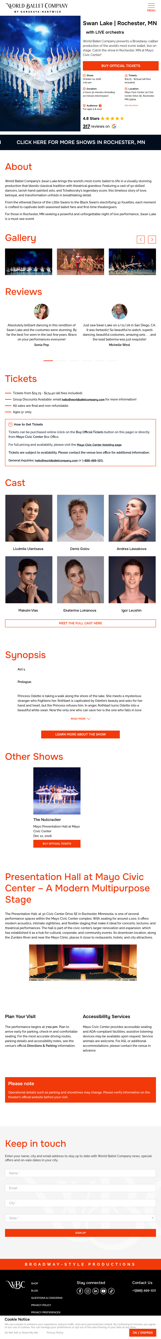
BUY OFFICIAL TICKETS (120, 66)
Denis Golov (79, 549)
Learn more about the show (80, 734)
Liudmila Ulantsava (28, 549)
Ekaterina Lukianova (79, 610)
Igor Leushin (132, 610)
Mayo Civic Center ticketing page (99, 445)
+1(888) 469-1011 (144, 1291)
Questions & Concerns (46, 1298)
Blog (34, 1290)
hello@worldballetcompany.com (83, 399)
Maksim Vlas (28, 610)
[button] (141, 239)
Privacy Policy (55, 1332)
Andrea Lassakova (131, 549)
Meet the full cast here (80, 623)
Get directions (131, 105)
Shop (34, 1283)
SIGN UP (80, 1232)
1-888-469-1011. (92, 460)
